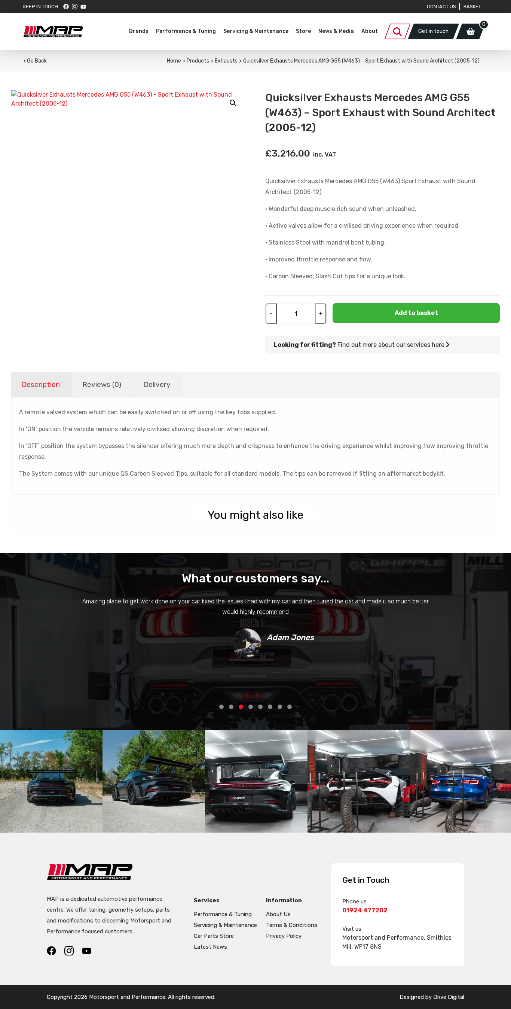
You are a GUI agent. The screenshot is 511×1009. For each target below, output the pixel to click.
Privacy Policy (284, 936)
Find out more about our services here (360, 344)
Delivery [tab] (157, 384)
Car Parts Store (214, 936)
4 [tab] (250, 707)
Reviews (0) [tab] (101, 384)
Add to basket (416, 312)
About (369, 31)
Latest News (210, 946)
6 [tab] (270, 707)
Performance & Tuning (186, 31)
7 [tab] (280, 707)
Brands (139, 31)
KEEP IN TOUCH (40, 6)
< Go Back (35, 61)
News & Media (336, 31)
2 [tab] (231, 707)
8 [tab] (289, 707)
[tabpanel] (255, 627)
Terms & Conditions (291, 925)
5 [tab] (260, 707)
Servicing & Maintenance (255, 31)
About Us (278, 914)
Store (303, 31)
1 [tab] (221, 707)
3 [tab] (241, 707)
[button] (233, 103)
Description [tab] (41, 384)
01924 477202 (365, 910)
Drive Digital (448, 997)
